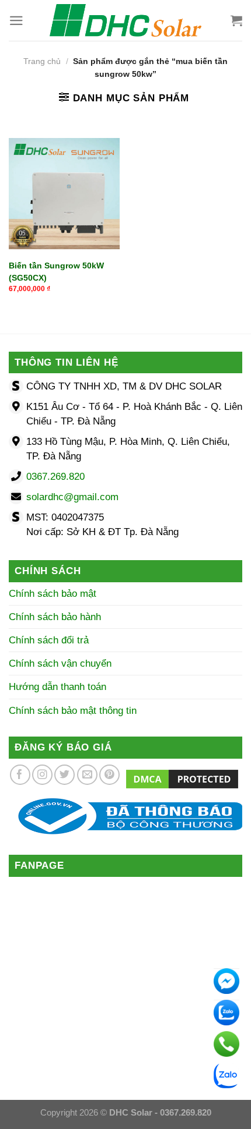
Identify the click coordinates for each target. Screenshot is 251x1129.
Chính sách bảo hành (55, 616)
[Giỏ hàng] (236, 20)
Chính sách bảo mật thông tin (73, 710)
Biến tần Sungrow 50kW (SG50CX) (56, 271)
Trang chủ (42, 61)
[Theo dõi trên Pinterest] (109, 775)
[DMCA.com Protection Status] (182, 778)
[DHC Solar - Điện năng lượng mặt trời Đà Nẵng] (125, 20)
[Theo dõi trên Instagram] (42, 775)
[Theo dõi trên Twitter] (64, 775)
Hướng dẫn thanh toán (57, 686)
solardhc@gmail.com (72, 496)
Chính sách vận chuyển (60, 663)
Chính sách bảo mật (52, 593)
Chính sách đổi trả (49, 640)
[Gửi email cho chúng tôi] (87, 775)
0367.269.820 (55, 476)
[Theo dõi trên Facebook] (20, 775)
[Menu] (16, 21)
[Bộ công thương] (125, 816)
